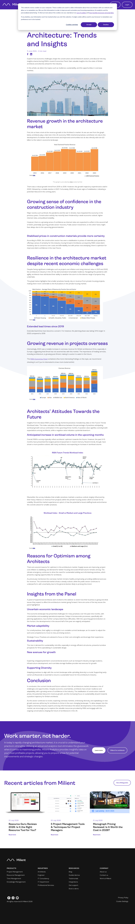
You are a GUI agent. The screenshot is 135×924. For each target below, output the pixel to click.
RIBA (71, 182)
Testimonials (73, 878)
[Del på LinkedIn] (31, 54)
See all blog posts (122, 783)
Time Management (14, 878)
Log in (127, 4)
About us (103, 872)
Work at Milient (105, 878)
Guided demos (74, 875)
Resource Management (16, 875)
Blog (70, 872)
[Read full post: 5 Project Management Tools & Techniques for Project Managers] (67, 802)
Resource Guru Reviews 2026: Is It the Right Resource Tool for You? (23, 827)
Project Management (15, 872)
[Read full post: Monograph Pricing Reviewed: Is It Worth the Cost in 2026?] (110, 802)
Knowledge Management (16, 882)
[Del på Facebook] (27, 54)
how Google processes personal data (101, 13)
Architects (42, 872)
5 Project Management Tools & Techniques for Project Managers (68, 827)
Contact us (104, 875)
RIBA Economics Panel (38, 359)
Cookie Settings (122, 901)
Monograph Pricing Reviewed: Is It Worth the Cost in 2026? (108, 827)
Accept (88, 24)
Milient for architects (117, 750)
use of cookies (81, 13)
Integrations (73, 882)
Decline (106, 24)
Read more (12, 835)
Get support (73, 885)
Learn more (99, 750)
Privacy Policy (123, 898)
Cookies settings (72, 24)
